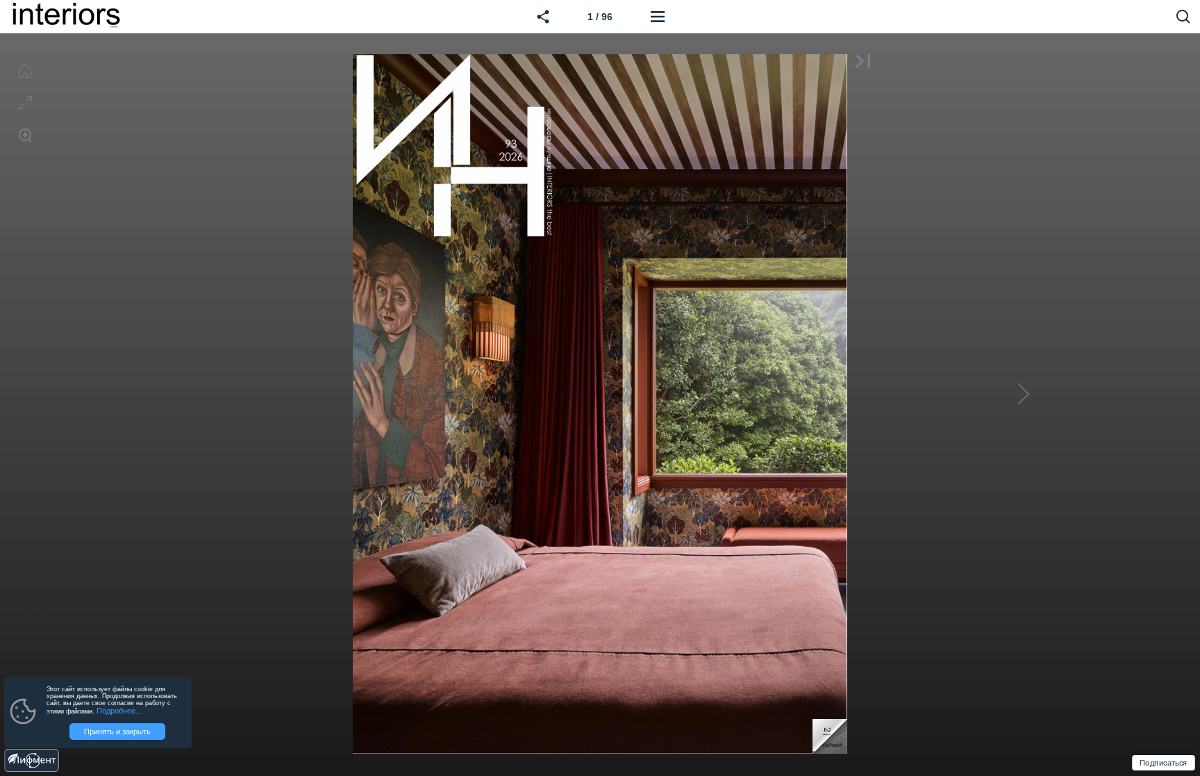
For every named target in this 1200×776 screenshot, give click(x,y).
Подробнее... (119, 711)
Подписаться (1163, 763)
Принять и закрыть (117, 731)
